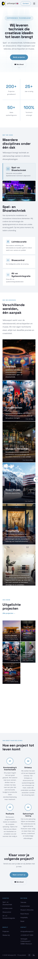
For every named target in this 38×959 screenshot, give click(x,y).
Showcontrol (7, 912)
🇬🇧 (17, 3)
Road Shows (24, 914)
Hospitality (24, 917)
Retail (22, 921)
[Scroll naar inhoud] (19, 68)
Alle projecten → (9, 613)
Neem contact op (19, 875)
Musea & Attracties (26, 910)
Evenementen (25, 906)
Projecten (6, 931)
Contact (26, 3)
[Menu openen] (34, 3)
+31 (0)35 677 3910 (26, 935)
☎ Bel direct (19, 64)
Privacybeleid (22, 955)
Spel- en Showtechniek (7, 903)
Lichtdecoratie (7, 908)
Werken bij (6, 935)
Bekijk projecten (19, 57)
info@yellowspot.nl (26, 931)
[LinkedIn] (33, 955)
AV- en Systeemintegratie (9, 917)
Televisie (23, 902)
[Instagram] (29, 955)
